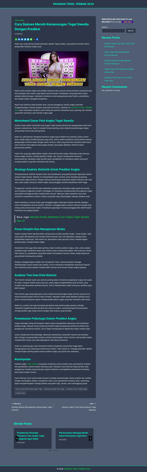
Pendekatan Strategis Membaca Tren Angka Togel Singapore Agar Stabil (30, 436)
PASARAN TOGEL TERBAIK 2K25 (77, 469)
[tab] (49, 450)
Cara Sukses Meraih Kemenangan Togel (29, 389)
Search (104, 27)
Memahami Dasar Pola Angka (54, 389)
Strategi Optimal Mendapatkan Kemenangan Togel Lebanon (31, 407)
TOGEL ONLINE (19, 20)
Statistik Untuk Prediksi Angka (77, 389)
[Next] (90, 438)
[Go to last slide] (17, 438)
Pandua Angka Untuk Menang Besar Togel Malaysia (79, 407)
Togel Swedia (32, 364)
